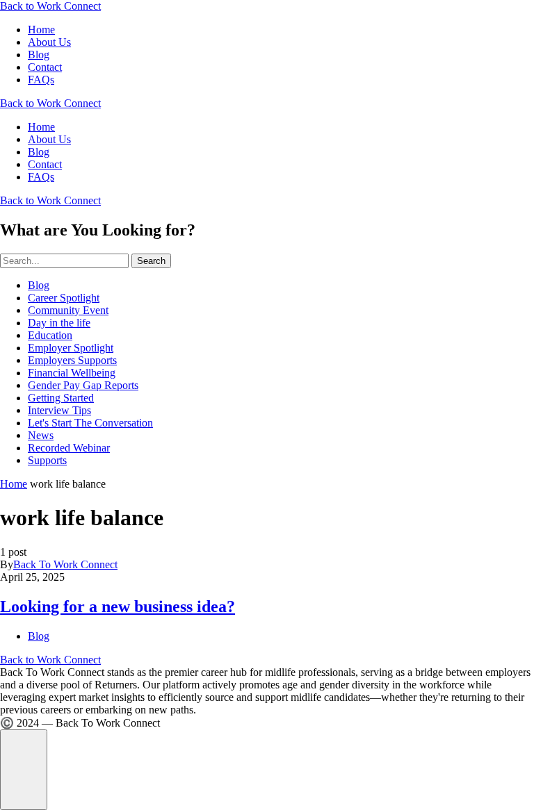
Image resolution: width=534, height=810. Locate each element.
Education (50, 335)
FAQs (41, 79)
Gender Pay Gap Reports (83, 385)
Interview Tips (59, 410)
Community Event (68, 310)
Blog (38, 54)
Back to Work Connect (50, 6)
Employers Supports (72, 360)
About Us (49, 42)
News (41, 435)
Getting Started (61, 398)
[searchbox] (64, 261)
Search (151, 261)
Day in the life (59, 323)
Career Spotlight (63, 298)
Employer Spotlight (70, 348)
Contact (45, 67)
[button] (23, 769)
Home (41, 29)
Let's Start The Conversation (90, 423)
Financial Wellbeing (71, 373)
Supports (47, 460)
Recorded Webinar (69, 448)
